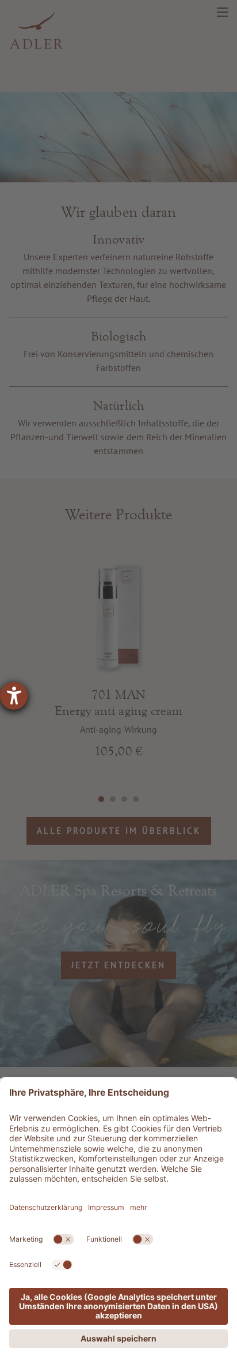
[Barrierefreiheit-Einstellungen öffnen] (14, 696)
